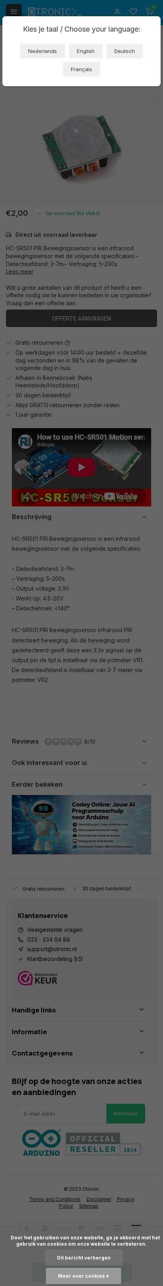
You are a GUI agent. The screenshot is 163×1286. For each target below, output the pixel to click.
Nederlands (42, 51)
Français (81, 69)
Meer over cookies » (83, 1276)
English (86, 51)
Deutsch (124, 51)
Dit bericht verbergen (84, 1258)
